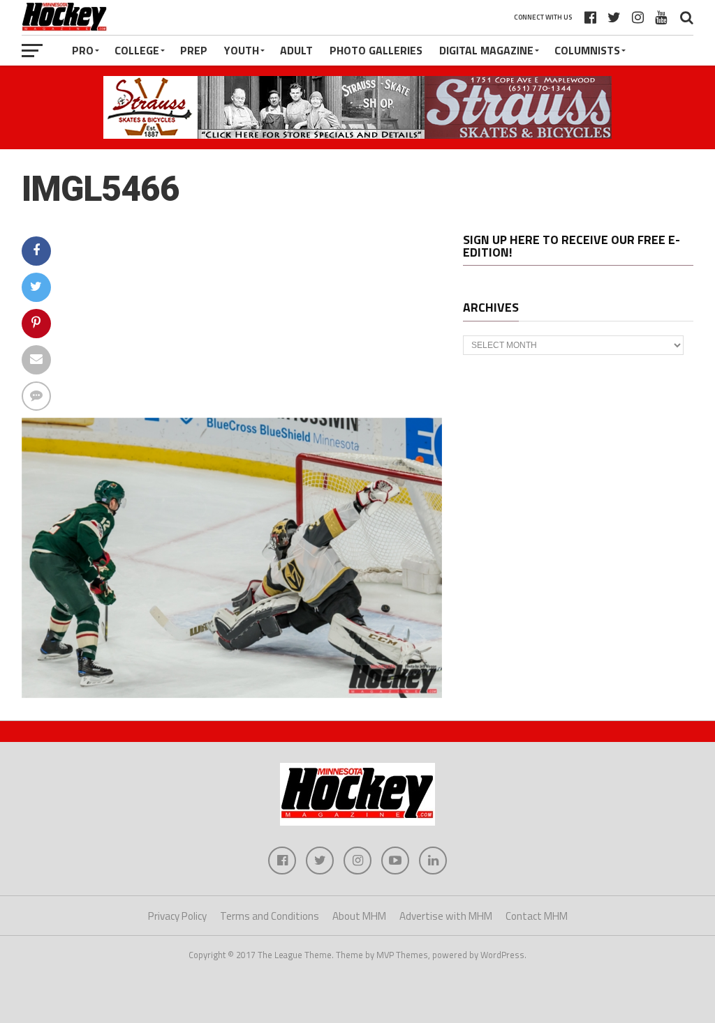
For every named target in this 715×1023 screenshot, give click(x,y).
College (137, 50)
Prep (193, 50)
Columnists (587, 50)
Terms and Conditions (269, 916)
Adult (296, 50)
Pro (83, 50)
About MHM (359, 916)
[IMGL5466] (232, 693)
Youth (241, 50)
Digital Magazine (486, 50)
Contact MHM (537, 916)
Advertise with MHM (445, 916)
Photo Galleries (376, 50)
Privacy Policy (177, 916)
